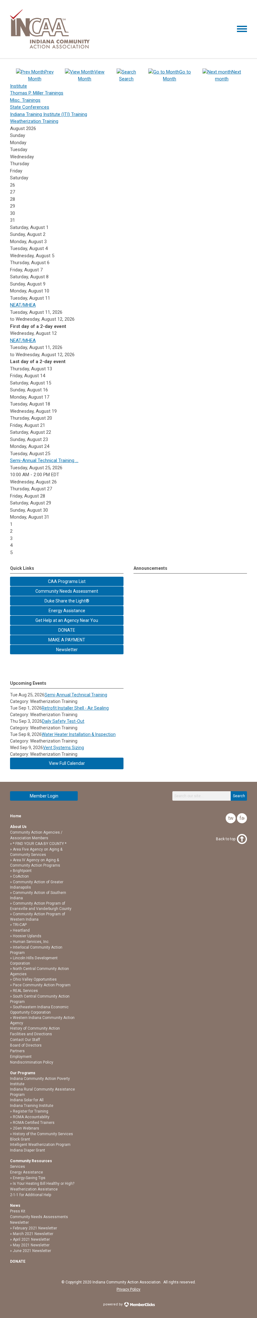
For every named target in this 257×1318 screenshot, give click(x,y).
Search (239, 796)
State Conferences (29, 107)
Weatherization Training (34, 121)
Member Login (44, 795)
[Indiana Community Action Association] (50, 47)
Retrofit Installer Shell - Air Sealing (75, 708)
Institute (18, 86)
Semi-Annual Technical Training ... (44, 460)
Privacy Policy (128, 1289)
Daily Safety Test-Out (63, 721)
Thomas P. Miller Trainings (36, 93)
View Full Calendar (67, 763)
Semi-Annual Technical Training (76, 694)
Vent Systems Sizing (63, 747)
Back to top (225, 839)
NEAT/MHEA (23, 305)
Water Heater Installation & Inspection (79, 734)
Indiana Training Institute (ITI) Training (48, 114)
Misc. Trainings (25, 100)
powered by (113, 1304)
